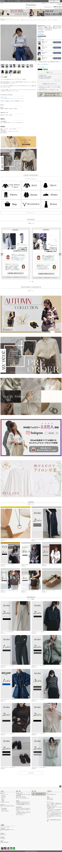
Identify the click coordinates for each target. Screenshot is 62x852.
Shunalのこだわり (59, 3)
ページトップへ (60, 786)
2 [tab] (30, 17)
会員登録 (43, 3)
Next (60, 13)
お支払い (2, 791)
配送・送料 (18, 791)
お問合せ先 (49, 791)
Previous (1, 13)
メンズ (3, 1)
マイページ (25, 1)
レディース (11, 1)
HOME (1, 18)
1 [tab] (29, 17)
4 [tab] (32, 17)
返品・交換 (34, 791)
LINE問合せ (18, 1)
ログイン (47, 3)
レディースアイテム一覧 (7, 18)
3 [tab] (31, 17)
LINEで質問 (52, 3)
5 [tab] (32, 281)
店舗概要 (2, 825)
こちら (21, 798)
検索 (61, 1)
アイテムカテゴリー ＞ (31, 212)
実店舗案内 (60, 4)
